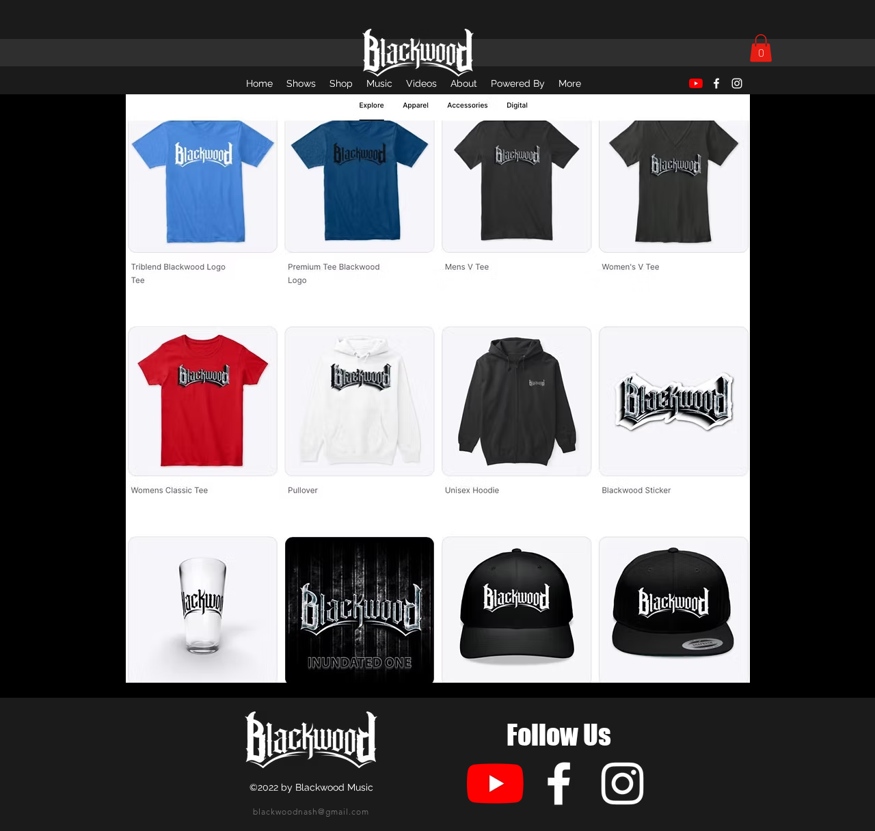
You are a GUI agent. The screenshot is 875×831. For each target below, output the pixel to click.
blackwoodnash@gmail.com (310, 811)
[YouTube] (696, 83)
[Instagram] (737, 83)
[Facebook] (716, 83)
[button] (760, 48)
